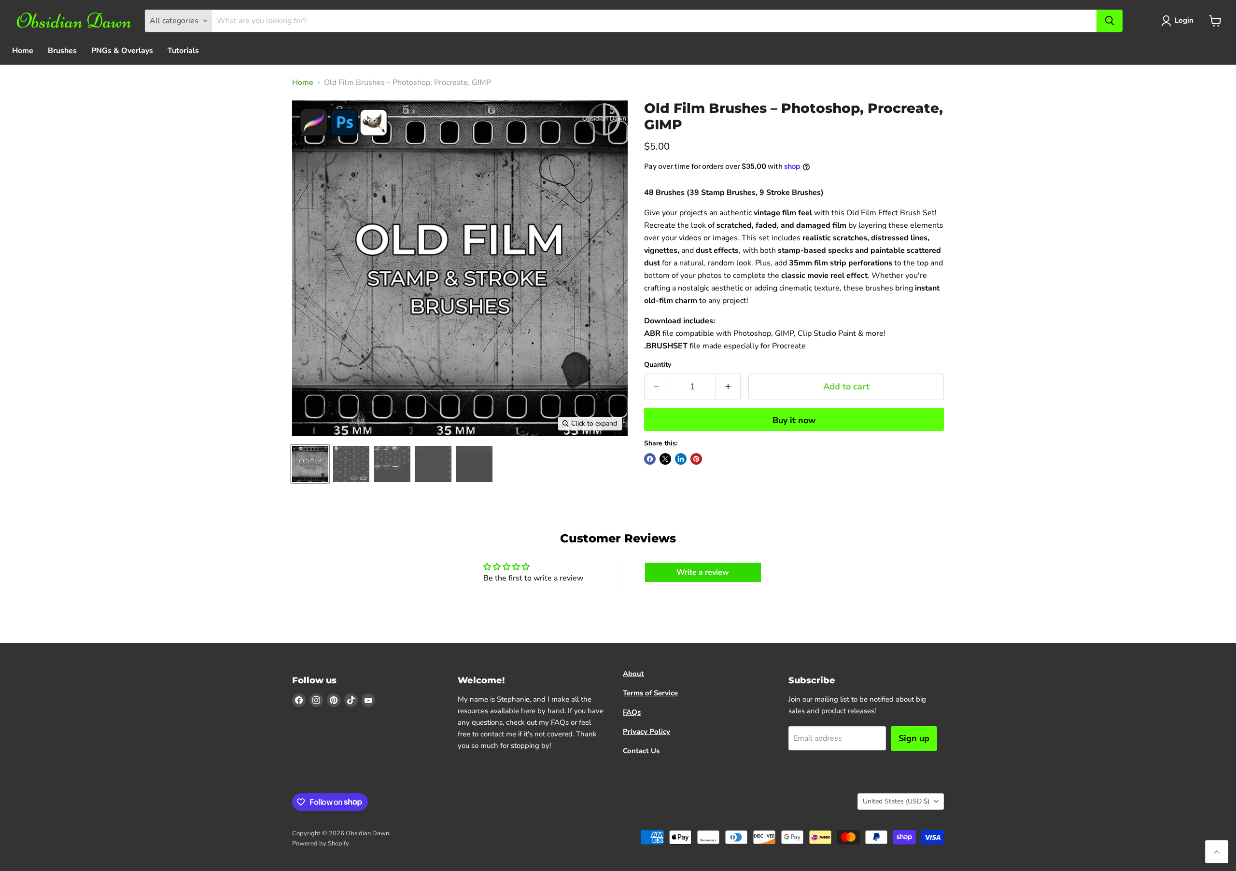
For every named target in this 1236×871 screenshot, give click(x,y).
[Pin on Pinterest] (696, 459)
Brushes (62, 50)
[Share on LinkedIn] (681, 459)
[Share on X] (665, 459)
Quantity (657, 365)
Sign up (914, 738)
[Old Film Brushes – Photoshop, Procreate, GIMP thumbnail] (310, 464)
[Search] (1109, 21)
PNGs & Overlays (122, 50)
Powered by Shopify (320, 843)
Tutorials (183, 50)
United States (896, 801)
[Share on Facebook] (650, 459)
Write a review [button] (702, 572)
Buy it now (793, 420)
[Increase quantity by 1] (728, 386)
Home (22, 50)
